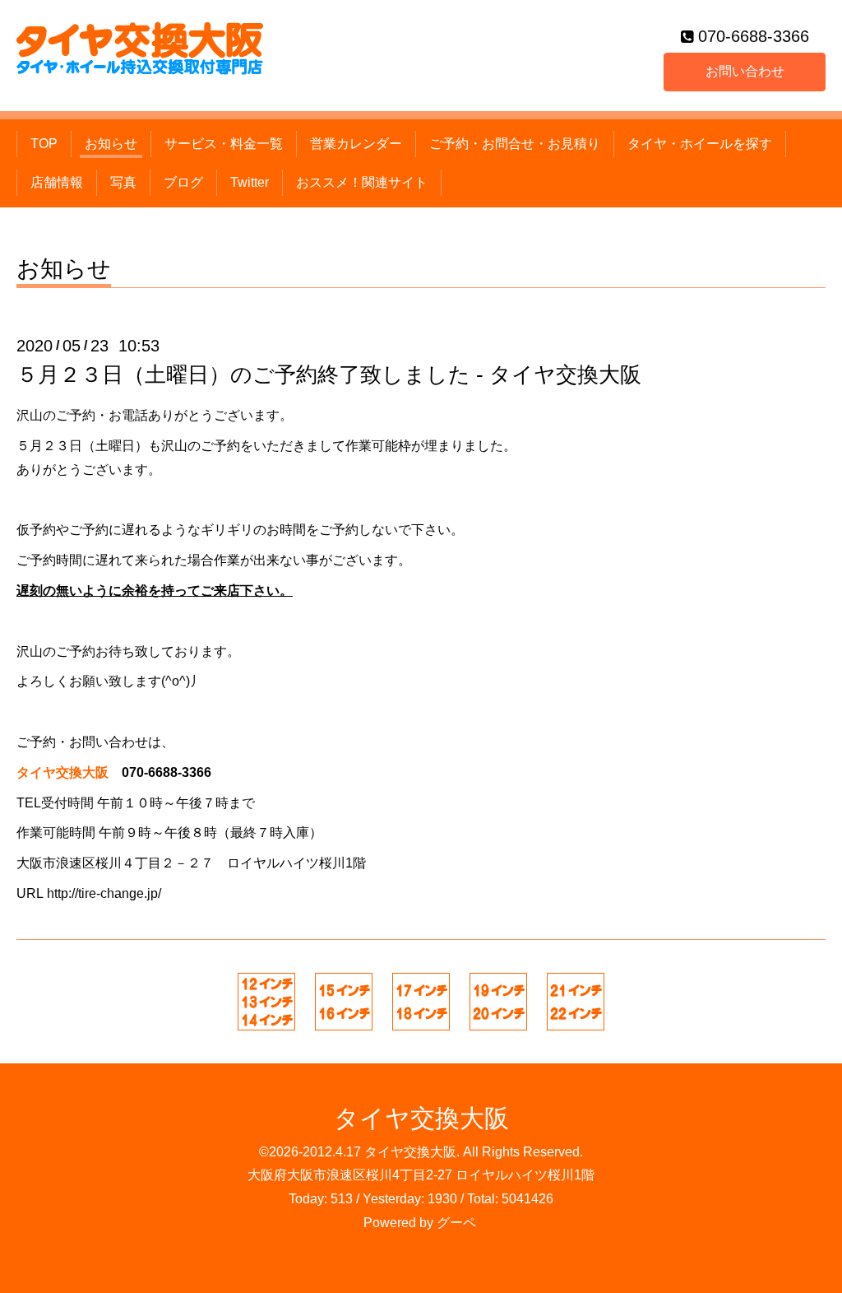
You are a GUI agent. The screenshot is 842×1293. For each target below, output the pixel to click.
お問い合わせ (745, 71)
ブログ (183, 182)
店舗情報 (56, 182)
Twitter (249, 182)
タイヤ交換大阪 (421, 1118)
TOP (44, 144)
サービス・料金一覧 (223, 144)
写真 (123, 182)
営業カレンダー (356, 144)
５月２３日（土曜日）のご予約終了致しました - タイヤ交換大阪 (328, 374)
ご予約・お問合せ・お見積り (514, 144)
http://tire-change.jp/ (104, 893)
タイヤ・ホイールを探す (699, 144)
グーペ (456, 1223)
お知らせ (111, 144)
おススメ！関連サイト (362, 182)
